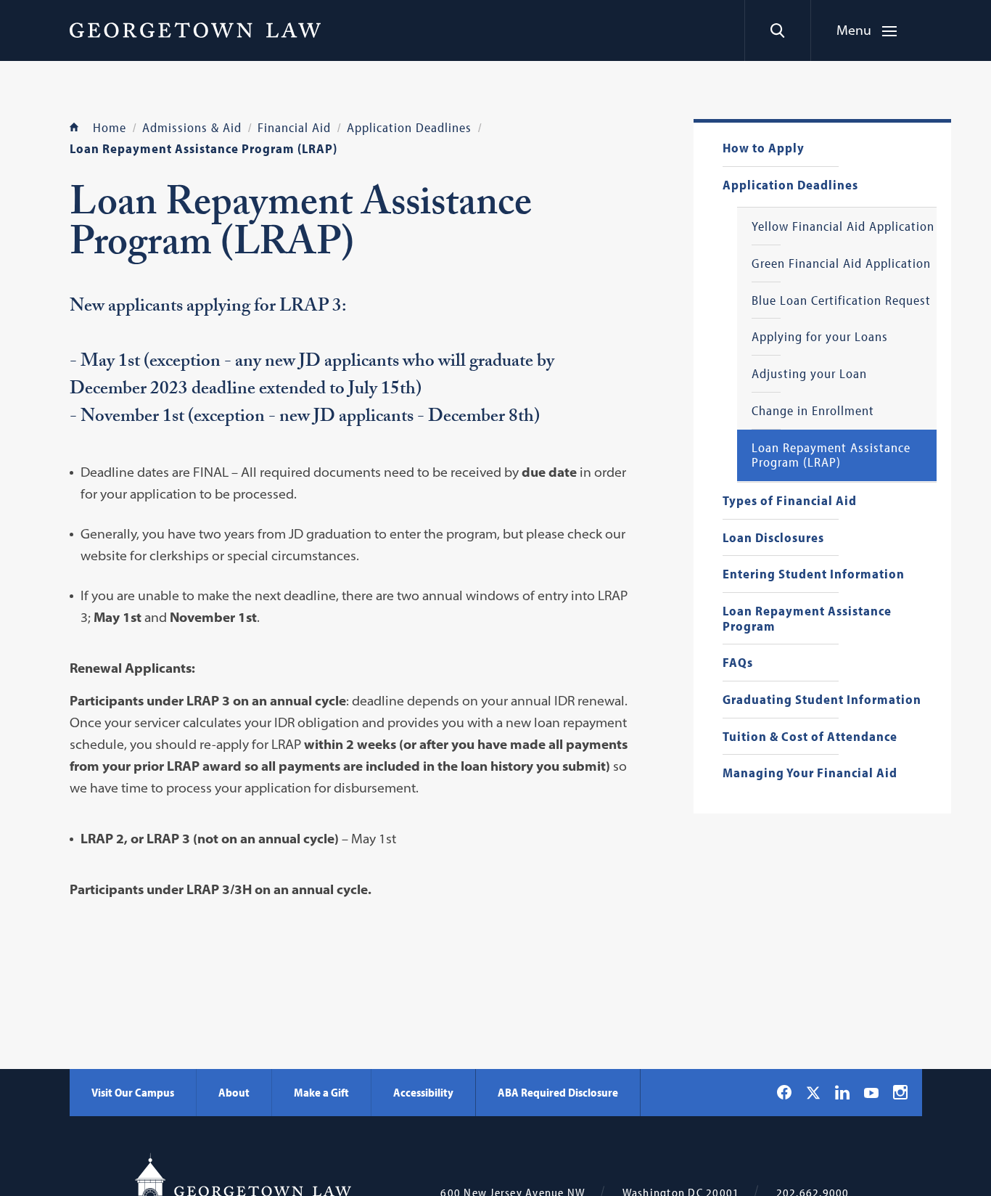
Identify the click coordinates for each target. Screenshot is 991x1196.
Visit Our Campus (132, 1092)
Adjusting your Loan (809, 374)
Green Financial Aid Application (841, 263)
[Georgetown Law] (195, 30)
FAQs (738, 663)
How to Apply (764, 148)
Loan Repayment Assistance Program (807, 619)
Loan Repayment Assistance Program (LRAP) (831, 455)
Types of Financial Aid (790, 501)
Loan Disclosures (773, 538)
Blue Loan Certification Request (841, 300)
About (234, 1092)
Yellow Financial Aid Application (843, 226)
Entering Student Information (814, 574)
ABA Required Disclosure (558, 1092)
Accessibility (423, 1092)
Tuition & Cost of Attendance (810, 737)
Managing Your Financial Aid (810, 773)
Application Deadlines (790, 185)
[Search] (777, 30)
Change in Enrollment (813, 411)
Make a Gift (321, 1092)
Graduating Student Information (822, 700)
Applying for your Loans (820, 337)
